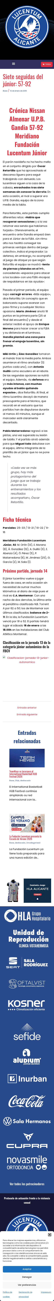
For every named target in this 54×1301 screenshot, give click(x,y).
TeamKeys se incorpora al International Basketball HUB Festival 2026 (23, 773)
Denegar (27, 1277)
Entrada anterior (27, 708)
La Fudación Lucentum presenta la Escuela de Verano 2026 (25, 837)
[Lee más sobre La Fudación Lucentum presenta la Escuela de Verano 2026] (27, 823)
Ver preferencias (27, 1284)
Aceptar (27, 1269)
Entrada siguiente (27, 714)
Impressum (46, 1292)
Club (17, 780)
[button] (49, 1234)
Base (5, 91)
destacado (25, 780)
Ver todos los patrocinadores (27, 1183)
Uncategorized (33, 843)
